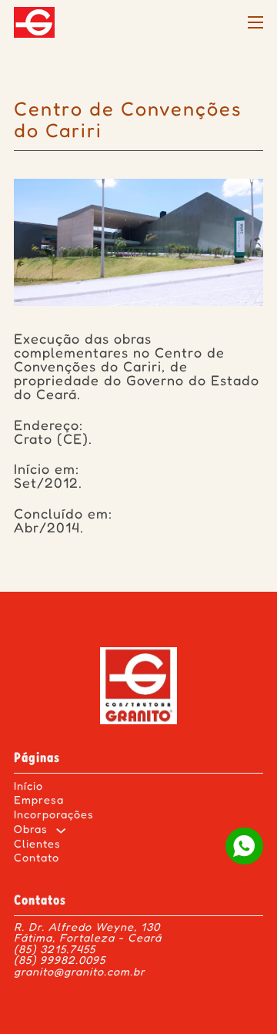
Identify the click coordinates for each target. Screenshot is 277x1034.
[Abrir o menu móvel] (255, 22)
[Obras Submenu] (60, 830)
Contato (36, 858)
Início (28, 787)
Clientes (37, 845)
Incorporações (54, 815)
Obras (31, 830)
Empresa (39, 801)
